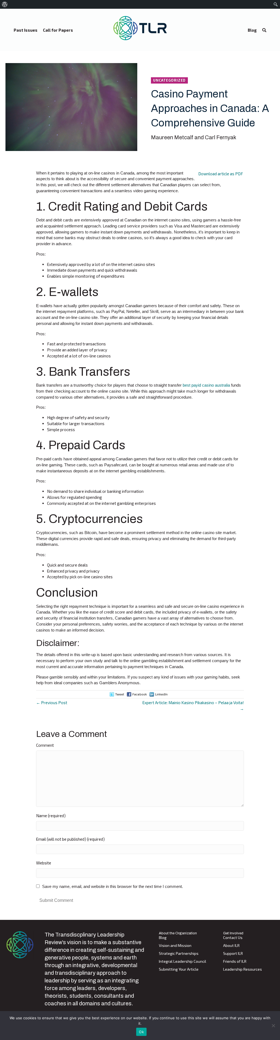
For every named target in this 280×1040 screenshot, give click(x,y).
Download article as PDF (220, 173)
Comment (45, 745)
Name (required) (51, 815)
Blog (163, 938)
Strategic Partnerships (179, 954)
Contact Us (233, 938)
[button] (264, 30)
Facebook (139, 694)
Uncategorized (169, 80)
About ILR (231, 946)
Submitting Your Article (179, 969)
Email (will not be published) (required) (70, 839)
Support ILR (233, 954)
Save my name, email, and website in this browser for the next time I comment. (112, 886)
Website (43, 862)
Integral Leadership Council (182, 961)
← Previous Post (51, 702)
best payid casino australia (206, 385)
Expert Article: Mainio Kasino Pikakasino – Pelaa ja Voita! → (193, 705)
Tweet (119, 694)
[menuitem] (5, 4)
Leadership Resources (242, 969)
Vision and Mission (175, 946)
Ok (141, 1032)
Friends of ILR (234, 961)
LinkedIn (161, 694)
